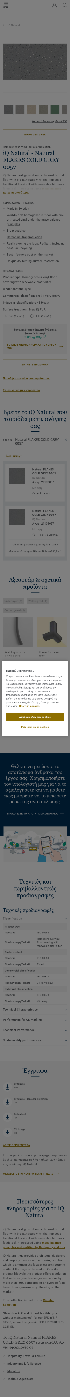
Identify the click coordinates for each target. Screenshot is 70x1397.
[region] (35, 698)
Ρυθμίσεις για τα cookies (35, 727)
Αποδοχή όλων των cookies (35, 717)
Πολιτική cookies (29, 706)
